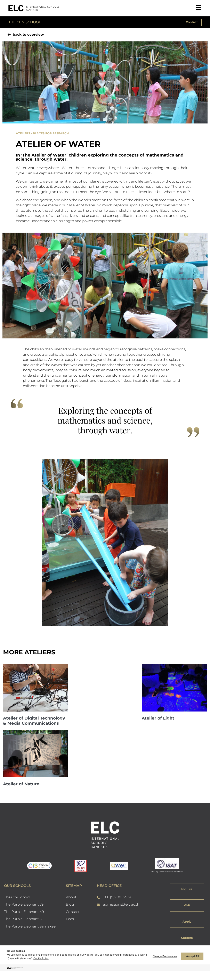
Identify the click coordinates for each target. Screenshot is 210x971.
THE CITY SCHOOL (24, 22)
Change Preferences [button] (165, 956)
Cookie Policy (41, 958)
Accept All (192, 956)
